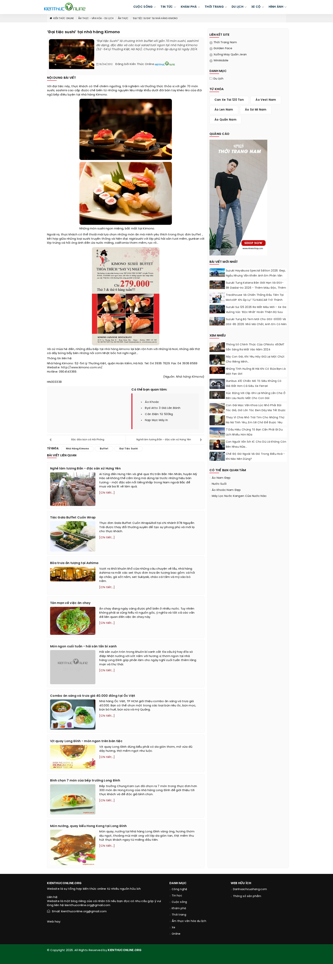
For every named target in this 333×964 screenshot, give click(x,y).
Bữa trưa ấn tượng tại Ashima (74, 563)
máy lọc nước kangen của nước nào (239, 496)
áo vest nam (266, 99)
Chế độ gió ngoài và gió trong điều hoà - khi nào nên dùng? (255, 457)
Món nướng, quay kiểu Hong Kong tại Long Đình (88, 826)
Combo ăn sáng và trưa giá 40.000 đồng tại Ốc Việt (92, 696)
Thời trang (179, 914)
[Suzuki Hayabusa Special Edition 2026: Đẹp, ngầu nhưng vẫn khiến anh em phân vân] (217, 272)
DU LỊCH (237, 6)
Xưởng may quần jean (230, 54)
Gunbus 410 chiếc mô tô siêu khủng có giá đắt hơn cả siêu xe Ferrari (254, 384)
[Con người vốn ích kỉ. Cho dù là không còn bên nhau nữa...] (217, 445)
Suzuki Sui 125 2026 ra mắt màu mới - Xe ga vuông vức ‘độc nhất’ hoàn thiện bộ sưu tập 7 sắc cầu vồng (256, 312)
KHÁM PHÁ (189, 6)
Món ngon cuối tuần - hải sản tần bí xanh (83, 646)
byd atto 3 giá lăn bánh (162, 408)
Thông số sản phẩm (247, 896)
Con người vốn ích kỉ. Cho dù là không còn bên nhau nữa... (256, 444)
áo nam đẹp (221, 477)
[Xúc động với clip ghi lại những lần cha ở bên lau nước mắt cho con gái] (217, 395)
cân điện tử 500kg (159, 414)
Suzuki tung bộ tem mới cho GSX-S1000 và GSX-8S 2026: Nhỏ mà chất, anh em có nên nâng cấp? (256, 324)
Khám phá (179, 908)
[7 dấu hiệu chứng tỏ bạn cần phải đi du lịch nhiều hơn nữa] (217, 432)
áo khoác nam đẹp (226, 490)
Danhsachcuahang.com (250, 889)
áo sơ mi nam (256, 109)
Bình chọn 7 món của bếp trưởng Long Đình (85, 780)
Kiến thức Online (63, 18)
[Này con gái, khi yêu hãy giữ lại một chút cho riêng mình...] (217, 360)
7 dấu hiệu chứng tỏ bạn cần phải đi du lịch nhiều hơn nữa (254, 432)
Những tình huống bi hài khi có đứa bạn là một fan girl (256, 371)
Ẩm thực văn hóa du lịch (189, 921)
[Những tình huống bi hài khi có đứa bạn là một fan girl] (217, 370)
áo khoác (152, 402)
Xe (173, 927)
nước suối (219, 483)
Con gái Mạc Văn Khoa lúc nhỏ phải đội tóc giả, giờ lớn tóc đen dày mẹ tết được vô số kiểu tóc (256, 410)
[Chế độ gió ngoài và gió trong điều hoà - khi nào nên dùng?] (217, 456)
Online (176, 934)
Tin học (177, 895)
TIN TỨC (167, 6)
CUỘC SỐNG (143, 6)
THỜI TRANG (214, 6)
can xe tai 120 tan (229, 99)
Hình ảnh (276, 6)
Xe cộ (256, 6)
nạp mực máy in (156, 420)
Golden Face (223, 48)
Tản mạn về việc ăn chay (70, 603)
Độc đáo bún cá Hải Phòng (87, 439)
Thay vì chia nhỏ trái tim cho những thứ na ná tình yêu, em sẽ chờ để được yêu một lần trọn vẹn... (255, 422)
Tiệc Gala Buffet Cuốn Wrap (73, 517)
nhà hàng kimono (117, 349)
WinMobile (221, 60)
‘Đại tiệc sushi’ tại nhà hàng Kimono (155, 18)
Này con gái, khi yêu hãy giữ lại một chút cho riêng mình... (255, 359)
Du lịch (219, 78)
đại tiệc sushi (128, 448)
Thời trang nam (225, 42)
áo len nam (223, 109)
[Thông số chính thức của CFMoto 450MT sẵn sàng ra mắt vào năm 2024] (217, 347)
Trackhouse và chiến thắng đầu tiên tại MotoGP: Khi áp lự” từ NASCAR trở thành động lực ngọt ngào (255, 300)
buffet (196, 234)
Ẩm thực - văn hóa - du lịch (96, 18)
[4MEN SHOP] (238, 197)
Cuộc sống (179, 902)
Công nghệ (179, 889)
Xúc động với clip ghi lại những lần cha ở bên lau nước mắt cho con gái (255, 396)
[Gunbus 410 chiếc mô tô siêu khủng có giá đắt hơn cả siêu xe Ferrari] (217, 384)
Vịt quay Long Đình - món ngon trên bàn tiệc (86, 741)
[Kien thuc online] (64, 6)
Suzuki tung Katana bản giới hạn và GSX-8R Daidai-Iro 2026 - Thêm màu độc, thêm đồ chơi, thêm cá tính (256, 288)
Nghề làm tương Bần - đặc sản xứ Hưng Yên (163, 439)
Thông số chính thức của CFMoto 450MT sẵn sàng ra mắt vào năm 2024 (255, 347)
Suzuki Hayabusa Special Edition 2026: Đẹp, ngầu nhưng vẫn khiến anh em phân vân (256, 273)
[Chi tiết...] (107, 492)
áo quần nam (225, 119)
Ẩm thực (123, 18)
